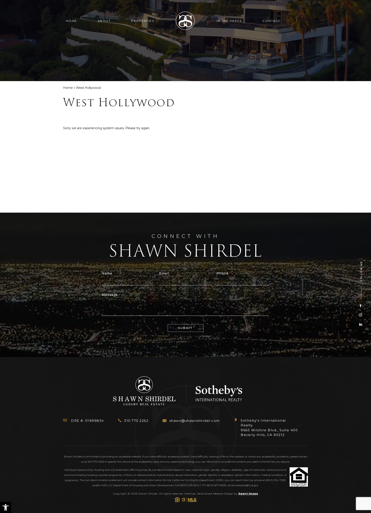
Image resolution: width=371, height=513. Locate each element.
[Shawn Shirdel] (185, 21)
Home (71, 21)
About (104, 21)
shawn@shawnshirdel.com (194, 421)
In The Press (229, 21)
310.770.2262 (136, 421)
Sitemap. (190, 493)
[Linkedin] (361, 324)
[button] (5, 507)
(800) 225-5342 (189, 485)
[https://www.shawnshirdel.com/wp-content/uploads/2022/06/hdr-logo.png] (144, 391)
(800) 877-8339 (217, 485)
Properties (142, 21)
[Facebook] (361, 306)
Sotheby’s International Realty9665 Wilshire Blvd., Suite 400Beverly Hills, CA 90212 (269, 427)
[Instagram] (361, 315)
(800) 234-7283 (276, 480)
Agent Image (248, 493)
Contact (271, 21)
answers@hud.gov (246, 485)
